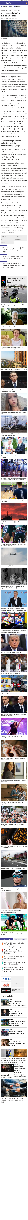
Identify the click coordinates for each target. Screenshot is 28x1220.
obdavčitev (3, 236)
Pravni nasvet (18, 6)
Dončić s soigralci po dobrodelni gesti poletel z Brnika (14, 963)
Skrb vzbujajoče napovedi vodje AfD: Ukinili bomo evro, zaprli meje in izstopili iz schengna (14, 945)
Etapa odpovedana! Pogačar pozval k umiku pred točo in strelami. (13, 951)
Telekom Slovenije (23, 0)
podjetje (3, 242)
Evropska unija (18, 239)
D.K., (5, 18)
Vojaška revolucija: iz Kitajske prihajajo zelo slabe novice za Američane (13, 969)
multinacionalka (18, 236)
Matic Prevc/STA (9, 18)
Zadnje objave (20, 939)
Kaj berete (6, 939)
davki (2, 239)
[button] (1, 3)
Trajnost (11, 6)
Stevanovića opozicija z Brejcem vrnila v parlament (14, 957)
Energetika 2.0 (5, 6)
